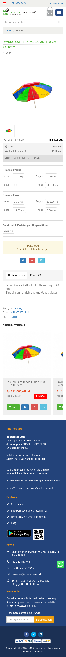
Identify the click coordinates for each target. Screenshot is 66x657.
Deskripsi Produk (16, 275)
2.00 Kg (18, 201)
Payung (18, 308)
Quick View (27, 363)
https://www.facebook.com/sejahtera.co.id (29, 488)
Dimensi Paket (11, 195)
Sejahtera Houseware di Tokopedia (25, 458)
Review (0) (35, 275)
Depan (9, 30)
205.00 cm (52, 185)
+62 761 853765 (20, 561)
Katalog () (20, 3)
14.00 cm (19, 210)
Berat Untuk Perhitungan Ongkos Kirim (25, 225)
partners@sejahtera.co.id (26, 574)
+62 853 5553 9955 (22, 568)
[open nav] (59, 12)
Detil (14, 407)
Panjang (39, 176)
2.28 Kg (8, 230)
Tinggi (39, 184)
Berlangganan (44, 619)
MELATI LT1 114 (19, 312)
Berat (6, 176)
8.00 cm (51, 210)
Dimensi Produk (12, 170)
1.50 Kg (18, 176)
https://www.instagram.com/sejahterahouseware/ (33, 480)
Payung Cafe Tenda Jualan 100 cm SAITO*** (26, 383)
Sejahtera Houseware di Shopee (24, 455)
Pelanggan (55, 3)
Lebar (6, 184)
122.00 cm (52, 201)
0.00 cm (51, 176)
